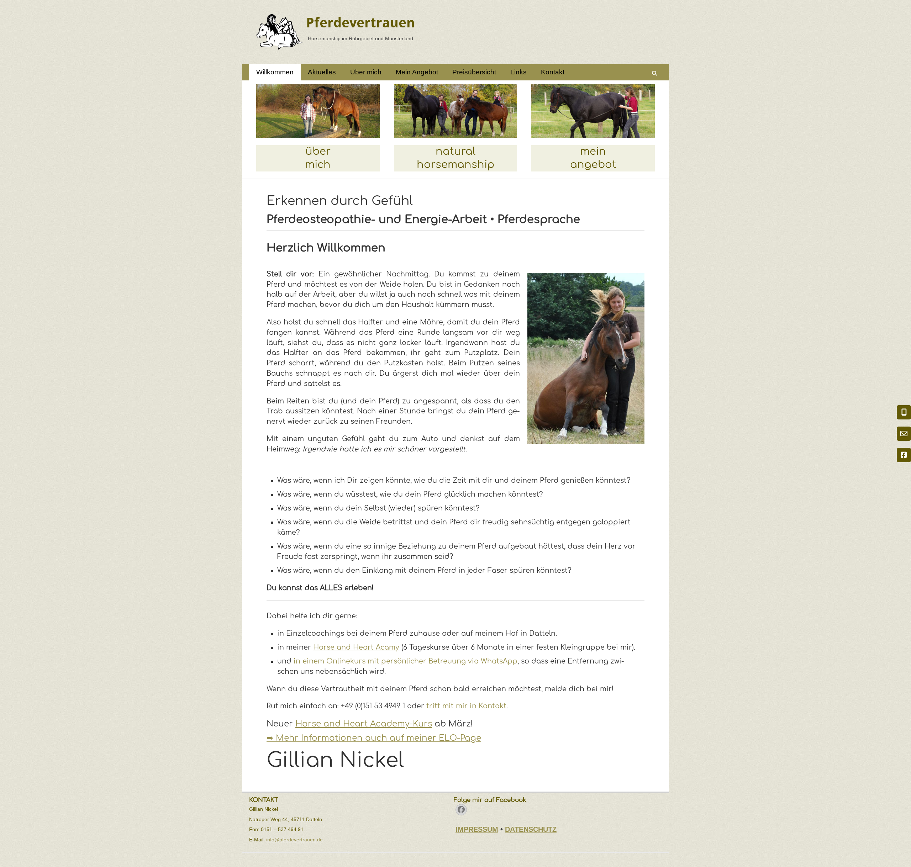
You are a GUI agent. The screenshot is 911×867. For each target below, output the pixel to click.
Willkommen (275, 72)
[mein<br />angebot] (593, 111)
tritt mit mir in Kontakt (466, 706)
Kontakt (552, 72)
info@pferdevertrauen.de (294, 839)
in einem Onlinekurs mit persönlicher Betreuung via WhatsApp (405, 661)
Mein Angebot (417, 72)
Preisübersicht (474, 72)
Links (518, 72)
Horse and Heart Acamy (356, 647)
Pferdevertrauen (360, 23)
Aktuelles (322, 72)
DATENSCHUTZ (531, 829)
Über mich (365, 72)
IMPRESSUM (477, 829)
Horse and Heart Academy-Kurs (363, 723)
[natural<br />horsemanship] (455, 111)
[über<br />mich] (318, 111)
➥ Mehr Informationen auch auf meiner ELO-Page (374, 738)
